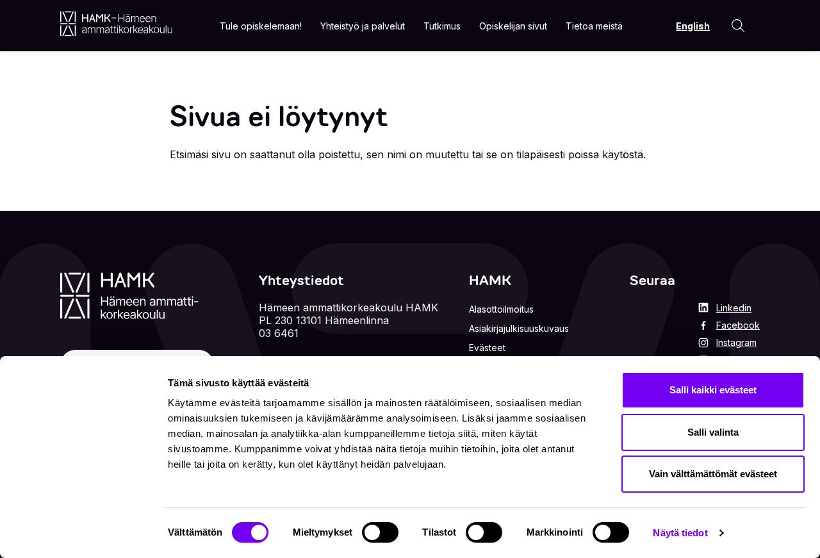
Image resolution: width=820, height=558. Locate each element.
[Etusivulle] (116, 24)
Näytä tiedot (680, 532)
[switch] (380, 532)
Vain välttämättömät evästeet (713, 473)
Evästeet (487, 347)
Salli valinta (713, 432)
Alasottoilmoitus (501, 309)
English (693, 26)
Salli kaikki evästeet (713, 389)
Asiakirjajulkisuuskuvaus (519, 328)
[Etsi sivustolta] (738, 26)
